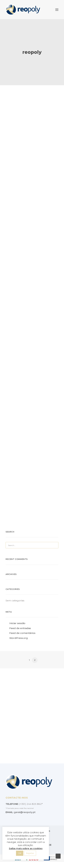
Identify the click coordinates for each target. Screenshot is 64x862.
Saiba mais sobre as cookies (25, 848)
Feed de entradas (20, 628)
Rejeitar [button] (30, 853)
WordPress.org (18, 638)
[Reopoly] (23, 9)
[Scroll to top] (58, 855)
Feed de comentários (22, 633)
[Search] (32, 545)
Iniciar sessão (17, 623)
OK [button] (19, 853)
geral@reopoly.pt (24, 812)
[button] (57, 9)
